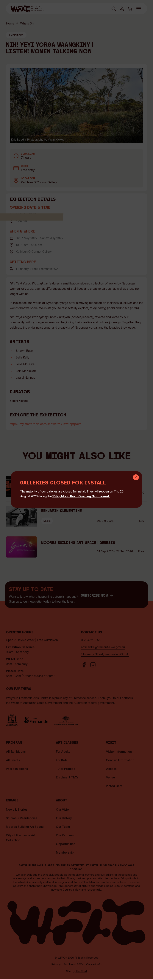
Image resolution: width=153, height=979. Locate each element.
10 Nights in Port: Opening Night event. (81, 496)
